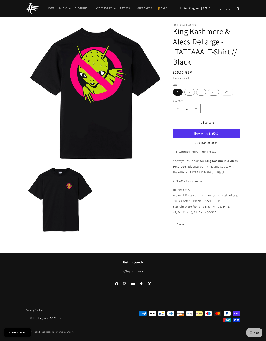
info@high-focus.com (133, 271)
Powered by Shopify (64, 331)
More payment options (206, 142)
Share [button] (180, 224)
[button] (64, 8)
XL (213, 92)
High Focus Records (44, 331)
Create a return (17, 332)
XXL (229, 93)
